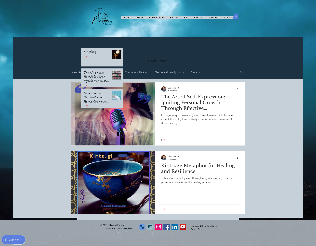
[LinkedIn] (174, 227)
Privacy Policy (197, 229)
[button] (236, 15)
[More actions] (239, 89)
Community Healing (136, 72)
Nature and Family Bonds (169, 72)
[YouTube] (183, 227)
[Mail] (150, 227)
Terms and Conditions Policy (204, 226)
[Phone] (142, 227)
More (194, 72)
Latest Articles (79, 72)
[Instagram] (158, 227)
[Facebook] (166, 227)
